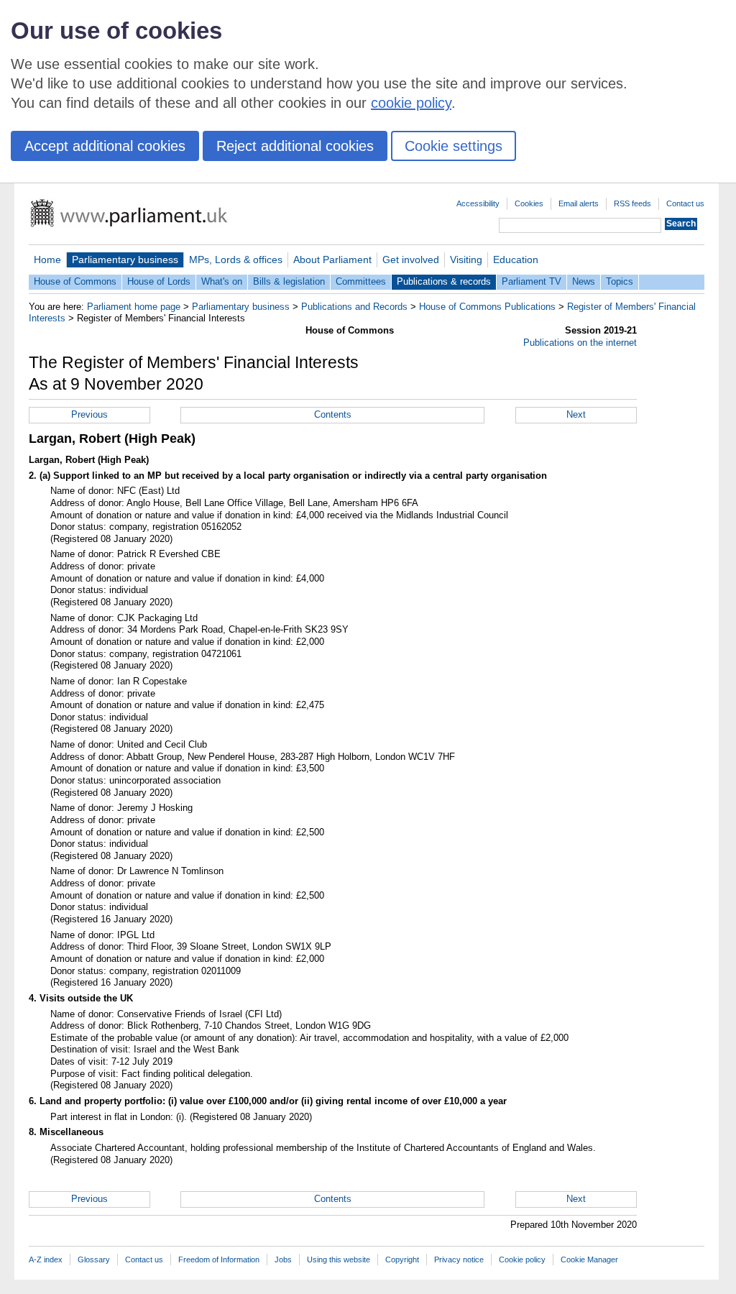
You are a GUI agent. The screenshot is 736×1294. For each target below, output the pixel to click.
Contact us (685, 203)
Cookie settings (453, 146)
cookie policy (411, 103)
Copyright (402, 1259)
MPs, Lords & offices (235, 259)
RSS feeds (632, 203)
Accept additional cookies (104, 146)
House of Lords (158, 281)
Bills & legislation (289, 281)
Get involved (410, 259)
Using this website (338, 1259)
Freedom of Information (218, 1259)
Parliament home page (133, 306)
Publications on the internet (580, 342)
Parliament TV (531, 281)
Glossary (94, 1259)
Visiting (466, 259)
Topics (619, 281)
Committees (361, 281)
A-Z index (46, 1259)
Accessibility (478, 203)
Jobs (283, 1259)
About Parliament (332, 259)
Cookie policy (522, 1259)
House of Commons (75, 281)
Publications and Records (354, 306)
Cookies (529, 203)
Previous (89, 414)
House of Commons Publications (487, 306)
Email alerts (578, 203)
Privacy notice (459, 1259)
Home (47, 259)
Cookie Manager (589, 1259)
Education (515, 259)
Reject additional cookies (295, 146)
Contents (332, 414)
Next (576, 414)
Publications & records (444, 281)
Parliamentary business (125, 259)
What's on (221, 281)
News (583, 281)
